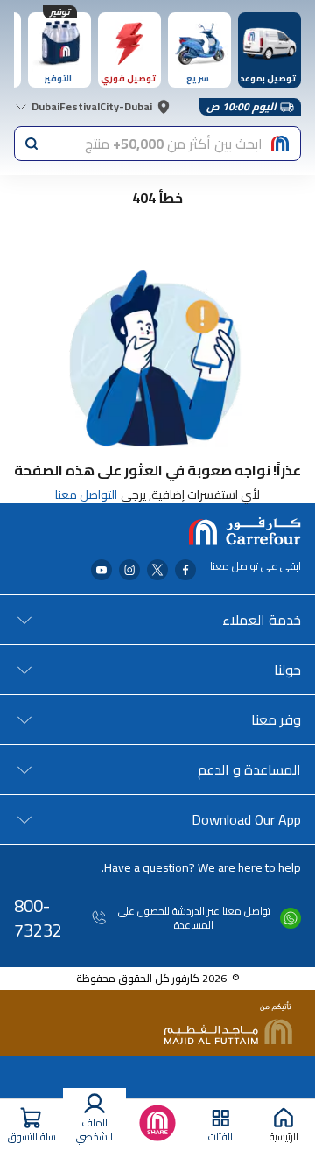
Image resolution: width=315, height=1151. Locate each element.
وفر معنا (276, 719)
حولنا (287, 669)
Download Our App (246, 819)
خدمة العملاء (261, 620)
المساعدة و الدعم (249, 769)
